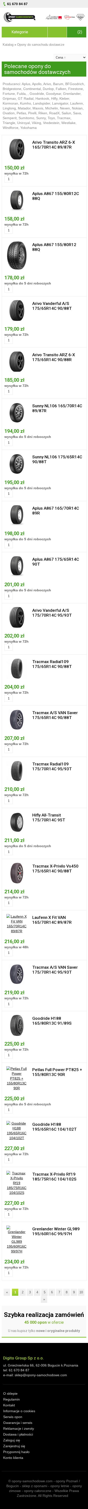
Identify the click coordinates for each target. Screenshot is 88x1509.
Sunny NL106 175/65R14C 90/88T (57, 459)
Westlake (68, 123)
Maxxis (38, 108)
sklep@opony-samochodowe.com (41, 1375)
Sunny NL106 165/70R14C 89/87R (57, 408)
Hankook (42, 98)
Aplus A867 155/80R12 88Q (54, 247)
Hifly (54, 98)
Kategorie (19, 32)
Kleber (64, 98)
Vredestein (51, 123)
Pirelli (32, 113)
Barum (58, 84)
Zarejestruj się (14, 1446)
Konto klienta (13, 1458)
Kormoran (10, 103)
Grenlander (71, 94)
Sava (77, 113)
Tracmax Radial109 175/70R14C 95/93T (52, 766)
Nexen (65, 108)
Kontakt (9, 1405)
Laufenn (76, 103)
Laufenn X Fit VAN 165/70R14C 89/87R (52, 920)
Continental (32, 89)
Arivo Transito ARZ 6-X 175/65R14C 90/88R (53, 357)
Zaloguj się (11, 1440)
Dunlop (48, 89)
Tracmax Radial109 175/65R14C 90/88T (52, 664)
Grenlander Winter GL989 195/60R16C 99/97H (56, 1231)
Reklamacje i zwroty (18, 1428)
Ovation (9, 113)
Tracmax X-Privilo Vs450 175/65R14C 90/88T (55, 868)
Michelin (51, 108)
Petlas (21, 113)
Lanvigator (60, 103)
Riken (42, 113)
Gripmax (9, 98)
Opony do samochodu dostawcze (40, 44)
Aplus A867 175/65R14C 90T (55, 562)
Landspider (41, 103)
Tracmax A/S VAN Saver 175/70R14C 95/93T (55, 970)
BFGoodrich (74, 84)
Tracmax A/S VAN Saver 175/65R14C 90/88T (55, 715)
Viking (36, 123)
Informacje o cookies (19, 1411)
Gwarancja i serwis (17, 1423)
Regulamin (11, 1399)
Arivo (47, 84)
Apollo (37, 84)
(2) (79, 32)
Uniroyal (23, 123)
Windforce (10, 128)
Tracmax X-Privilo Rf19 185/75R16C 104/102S (54, 1176)
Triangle (9, 123)
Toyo (51, 118)
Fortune (9, 94)
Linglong (9, 108)
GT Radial (25, 98)
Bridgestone (12, 89)
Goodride (37, 94)
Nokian (77, 108)
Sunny (41, 118)
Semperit (10, 118)
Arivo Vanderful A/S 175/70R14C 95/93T (52, 613)
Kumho (25, 103)
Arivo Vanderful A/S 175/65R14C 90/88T (52, 306)
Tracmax (63, 118)
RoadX (54, 113)
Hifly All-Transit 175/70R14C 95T (48, 817)
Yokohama (28, 128)
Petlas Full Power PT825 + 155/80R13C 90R (57, 1072)
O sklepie (10, 1393)
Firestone (75, 89)
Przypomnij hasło (16, 1452)
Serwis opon (12, 1417)
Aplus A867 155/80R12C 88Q (55, 196)
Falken (61, 89)
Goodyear (53, 94)
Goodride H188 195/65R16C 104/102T (54, 1127)
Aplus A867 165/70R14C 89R (55, 510)
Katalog (8, 44)
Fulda (21, 94)
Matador (24, 108)
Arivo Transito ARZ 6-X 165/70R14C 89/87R (53, 145)
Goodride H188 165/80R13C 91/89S (52, 1021)
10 (81, 1292)
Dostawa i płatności (18, 1434)
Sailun (66, 113)
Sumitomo (26, 118)
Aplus (26, 84)
